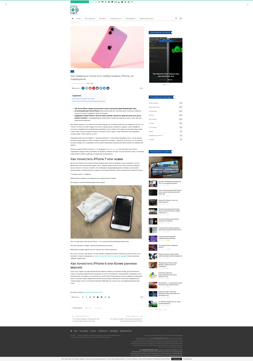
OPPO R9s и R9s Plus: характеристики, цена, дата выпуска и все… (168, 274)
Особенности (115, 18)
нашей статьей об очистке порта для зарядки (110, 256)
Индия (151, 131)
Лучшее (102, 18)
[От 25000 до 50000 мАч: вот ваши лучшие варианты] (153, 304)
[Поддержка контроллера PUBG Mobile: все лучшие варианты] (166, 167)
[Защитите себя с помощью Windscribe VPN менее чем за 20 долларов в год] (153, 294)
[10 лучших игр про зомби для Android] (153, 247)
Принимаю (176, 359)
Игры (78, 18)
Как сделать (90, 18)
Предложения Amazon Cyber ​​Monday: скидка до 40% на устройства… (168, 264)
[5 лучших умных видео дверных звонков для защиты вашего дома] (153, 230)
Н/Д (72, 71)
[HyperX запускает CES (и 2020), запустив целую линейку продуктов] (153, 256)
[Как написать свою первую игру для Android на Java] (165, 60)
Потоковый (152, 127)
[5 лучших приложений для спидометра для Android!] (153, 239)
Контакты (93, 2)
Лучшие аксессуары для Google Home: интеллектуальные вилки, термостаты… (169, 210)
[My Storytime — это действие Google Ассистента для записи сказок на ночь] (153, 285)
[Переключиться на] (99, 2)
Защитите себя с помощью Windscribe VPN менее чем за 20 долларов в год (169, 293)
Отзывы (151, 123)
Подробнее (187, 359)
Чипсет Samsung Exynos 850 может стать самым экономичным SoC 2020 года (170, 192)
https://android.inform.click (160, 338)
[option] (165, 60)
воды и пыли (113, 149)
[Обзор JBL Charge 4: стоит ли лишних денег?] (153, 202)
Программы (130, 18)
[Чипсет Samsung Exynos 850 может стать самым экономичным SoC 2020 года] (153, 192)
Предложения (153, 103)
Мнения (151, 139)
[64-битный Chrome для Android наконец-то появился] (153, 221)
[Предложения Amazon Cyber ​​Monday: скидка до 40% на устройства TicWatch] (153, 265)
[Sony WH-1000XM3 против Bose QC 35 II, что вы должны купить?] (153, 184)
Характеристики (146, 18)
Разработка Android (166, 41)
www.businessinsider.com (92, 292)
